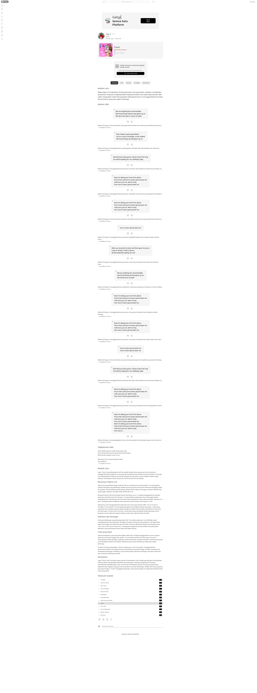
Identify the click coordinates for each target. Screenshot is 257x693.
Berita (2, 32)
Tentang (2, 39)
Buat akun (148, 20)
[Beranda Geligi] (5, 2)
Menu (2, 9)
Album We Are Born (120, 50)
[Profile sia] (102, 36)
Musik (2, 17)
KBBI (2, 28)
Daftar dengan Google (132, 73)
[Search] (153, 1)
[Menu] (2, 5)
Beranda (2, 13)
